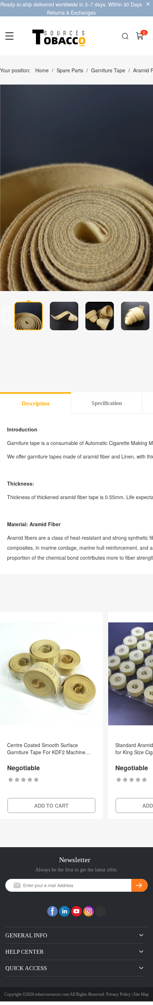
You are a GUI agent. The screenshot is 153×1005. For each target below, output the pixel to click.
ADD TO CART (51, 805)
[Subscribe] (139, 885)
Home (42, 70)
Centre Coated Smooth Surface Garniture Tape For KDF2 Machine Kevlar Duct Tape (46, 748)
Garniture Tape (108, 70)
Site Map (141, 994)
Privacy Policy (118, 994)
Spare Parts (70, 70)
